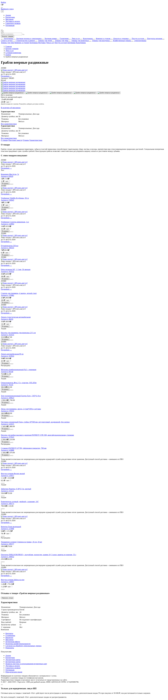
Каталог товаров (7, 36)
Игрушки (42, 43)
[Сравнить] (10, 231)
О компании (10, 635)
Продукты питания (154, 39)
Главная (8, 46)
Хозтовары (33, 43)
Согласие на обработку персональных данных (23, 646)
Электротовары (140, 41)
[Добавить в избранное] (12, 231)
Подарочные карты (12, 662)
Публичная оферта (12, 642)
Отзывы (26, 140)
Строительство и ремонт (25, 41)
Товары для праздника (101, 41)
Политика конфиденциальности (18, 644)
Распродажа (10, 17)
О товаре (4, 140)
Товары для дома (61, 41)
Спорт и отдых (7, 41)
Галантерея (63, 39)
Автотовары (8, 39)
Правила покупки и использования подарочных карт (26, 664)
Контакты (9, 633)
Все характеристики (9, 124)
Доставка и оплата (12, 21)
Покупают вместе (15, 140)
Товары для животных (80, 41)
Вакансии (9, 638)
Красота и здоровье (121, 39)
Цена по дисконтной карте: (11, 97)
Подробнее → (6, 76)
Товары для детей (45, 41)
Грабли (8, 55)
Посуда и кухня (137, 39)
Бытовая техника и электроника (28, 39)
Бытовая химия (50, 39)
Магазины (9, 19)
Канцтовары (88, 39)
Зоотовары (71, 43)
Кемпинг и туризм (102, 39)
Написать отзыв (7, 598)
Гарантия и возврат (13, 23)
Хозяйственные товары (121, 41)
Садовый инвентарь (13, 53)
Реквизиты (9, 648)
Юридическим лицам (13, 672)
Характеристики (35, 140)
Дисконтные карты (12, 660)
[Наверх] (2, 684)
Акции (8, 15)
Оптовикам (9, 25)
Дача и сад (75, 39)
